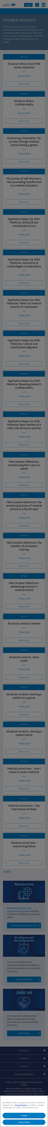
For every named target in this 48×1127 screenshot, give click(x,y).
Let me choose (24, 1122)
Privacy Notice (21, 1105)
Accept (24, 1115)
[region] (24, 1111)
